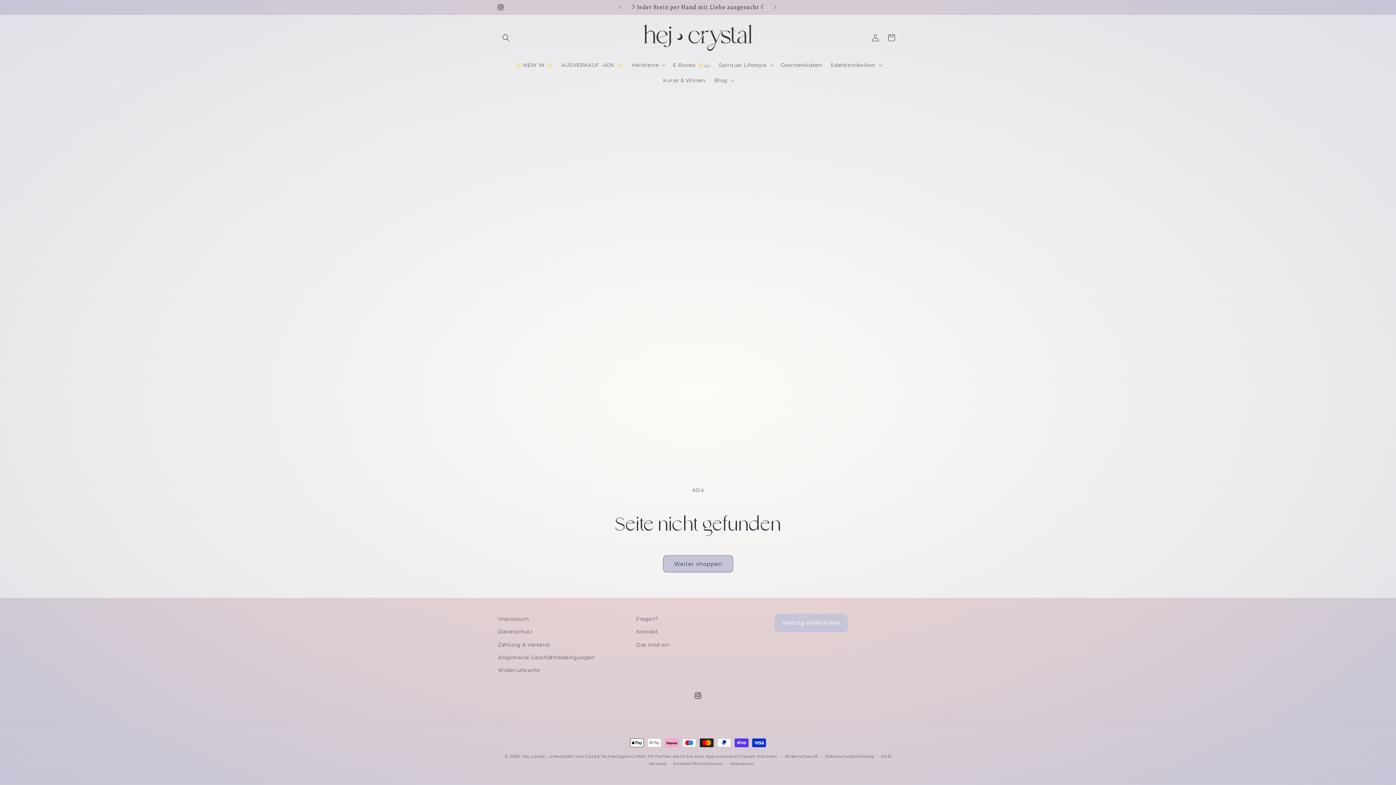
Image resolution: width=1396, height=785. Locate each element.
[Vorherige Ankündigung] (621, 7)
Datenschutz (515, 631)
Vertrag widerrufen (811, 622)
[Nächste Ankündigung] (775, 7)
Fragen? (647, 619)
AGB (886, 756)
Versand (657, 763)
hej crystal (533, 756)
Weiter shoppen (698, 563)
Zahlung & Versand (523, 644)
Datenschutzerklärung (849, 756)
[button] (506, 38)
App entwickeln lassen (730, 756)
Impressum (513, 619)
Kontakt (647, 631)
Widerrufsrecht (519, 670)
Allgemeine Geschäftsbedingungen (546, 657)
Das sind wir (653, 644)
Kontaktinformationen (697, 763)
